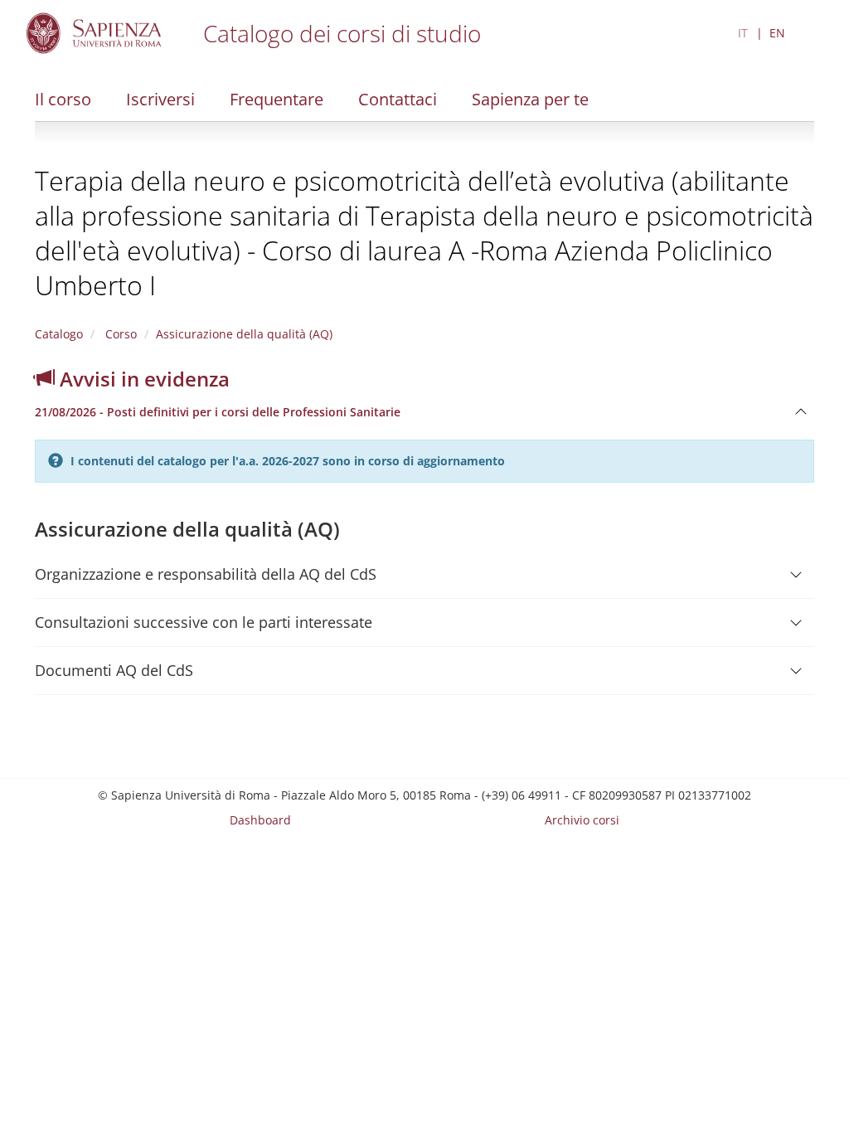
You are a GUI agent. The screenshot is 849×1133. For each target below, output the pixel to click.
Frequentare (276, 99)
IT (743, 33)
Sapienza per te (530, 99)
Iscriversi (160, 99)
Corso (119, 334)
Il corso (63, 99)
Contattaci (397, 99)
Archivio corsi (582, 820)
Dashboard (260, 820)
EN (777, 33)
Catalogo (59, 334)
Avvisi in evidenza (142, 378)
